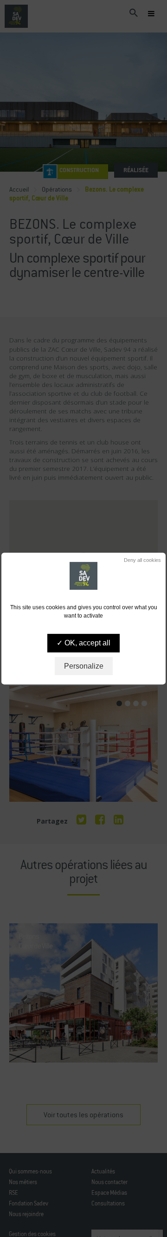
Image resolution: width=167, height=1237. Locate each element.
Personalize (83, 666)
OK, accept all (86, 643)
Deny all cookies (141, 560)
